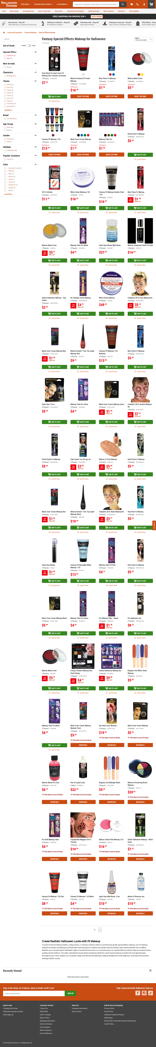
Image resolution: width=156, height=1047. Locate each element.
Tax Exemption (45, 1027)
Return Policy (44, 1018)
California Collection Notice (114, 1014)
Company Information (79, 1008)
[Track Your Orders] (132, 4)
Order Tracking (45, 1014)
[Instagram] (144, 993)
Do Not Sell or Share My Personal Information (120, 1021)
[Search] (123, 4)
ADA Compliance (46, 1030)
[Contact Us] (138, 4)
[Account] (144, 4)
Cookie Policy (109, 1024)
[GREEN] (85, 135)
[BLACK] (78, 135)
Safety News (108, 1018)
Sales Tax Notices (46, 1024)
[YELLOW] (142, 74)
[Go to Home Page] (4, 32)
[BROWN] (108, 135)
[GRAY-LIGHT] (83, 74)
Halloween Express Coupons (13, 1011)
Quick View (55, 101)
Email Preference (46, 1033)
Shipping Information (47, 1021)
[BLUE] (113, 74)
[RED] (110, 74)
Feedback (154, 525)
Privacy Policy (109, 1008)
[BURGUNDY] (53, 135)
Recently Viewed (12, 971)
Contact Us (44, 1008)
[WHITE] (118, 135)
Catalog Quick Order (10, 1008)
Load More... (8, 110)
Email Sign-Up (8, 1014)
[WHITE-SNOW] (56, 135)
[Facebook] (137, 993)
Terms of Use (108, 1011)
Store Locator (76, 1011)
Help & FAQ (44, 1011)
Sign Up (70, 993)
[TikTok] (150, 993)
